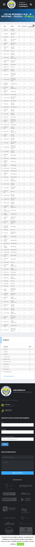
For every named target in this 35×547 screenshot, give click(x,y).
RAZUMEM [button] (20, 544)
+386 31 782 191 (7, 411)
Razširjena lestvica (9, 376)
